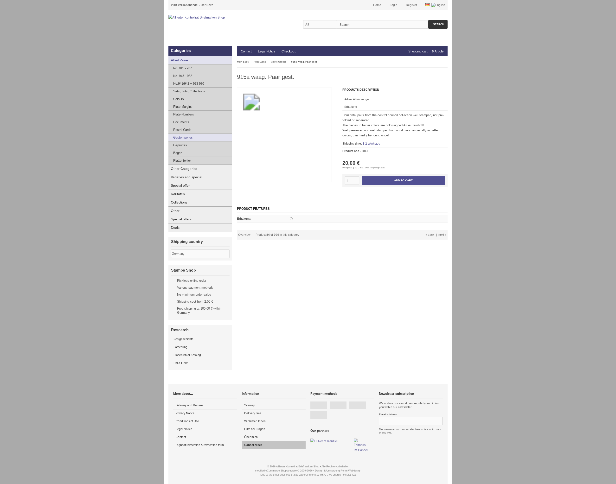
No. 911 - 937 (182, 68)
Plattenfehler (182, 160)
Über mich (251, 437)
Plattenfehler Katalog (187, 355)
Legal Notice (266, 51)
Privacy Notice (185, 413)
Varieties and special (186, 177)
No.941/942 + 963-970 (188, 83)
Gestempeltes (183, 137)
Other (175, 211)
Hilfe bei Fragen (254, 429)
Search (438, 24)
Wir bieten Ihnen (255, 421)
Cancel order (253, 445)
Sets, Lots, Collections (189, 91)
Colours (178, 99)
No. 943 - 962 (182, 76)
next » (442, 234)
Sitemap (249, 405)
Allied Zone (179, 60)
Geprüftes (180, 145)
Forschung (180, 347)
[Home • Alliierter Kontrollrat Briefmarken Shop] (206, 17)
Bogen (177, 153)
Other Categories (184, 169)
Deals (175, 227)
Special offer (180, 185)
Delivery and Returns (189, 405)
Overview (244, 234)
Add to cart (403, 180)
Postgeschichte (183, 339)
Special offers (181, 219)
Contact (246, 51)
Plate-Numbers (183, 114)
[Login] (437, 421)
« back (429, 234)
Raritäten (178, 194)
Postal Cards (182, 130)
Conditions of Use (187, 421)
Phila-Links (180, 363)
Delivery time (252, 413)
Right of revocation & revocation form (200, 445)
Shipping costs (377, 167)
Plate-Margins (182, 106)
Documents (181, 122)
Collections (179, 202)
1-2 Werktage (371, 143)
